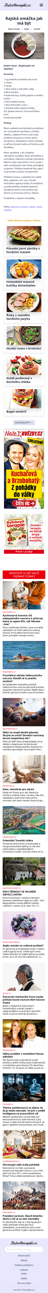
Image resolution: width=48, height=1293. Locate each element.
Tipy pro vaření (24, 1283)
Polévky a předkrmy (24, 1265)
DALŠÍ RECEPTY (22, 422)
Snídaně (24, 1269)
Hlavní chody (14, 29)
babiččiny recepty (19, 206)
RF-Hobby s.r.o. (29, 1290)
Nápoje (24, 1260)
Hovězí (37, 29)
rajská (32, 206)
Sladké (24, 1278)
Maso (26, 29)
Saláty (24, 1273)
